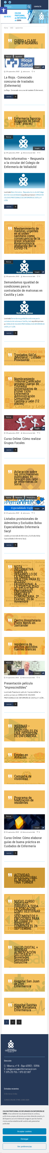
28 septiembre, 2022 (12, 276)
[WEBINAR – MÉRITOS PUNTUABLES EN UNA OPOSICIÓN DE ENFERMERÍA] (24, 730)
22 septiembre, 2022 (12, 513)
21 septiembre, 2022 (12, 678)
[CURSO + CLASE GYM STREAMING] (24, 41)
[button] (3, 10)
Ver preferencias (24, 1146)
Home (6, 28)
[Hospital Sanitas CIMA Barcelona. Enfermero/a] (24, 1006)
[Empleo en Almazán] (24, 755)
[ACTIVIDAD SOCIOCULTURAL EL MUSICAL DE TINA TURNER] (24, 878)
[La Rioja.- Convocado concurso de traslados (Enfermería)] (24, 62)
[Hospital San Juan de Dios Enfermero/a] (24, 983)
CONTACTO (37, 6)
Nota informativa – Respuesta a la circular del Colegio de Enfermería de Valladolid (24, 163)
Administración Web (29, 153)
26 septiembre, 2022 (12, 433)
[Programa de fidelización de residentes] (24, 799)
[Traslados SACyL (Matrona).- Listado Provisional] (24, 356)
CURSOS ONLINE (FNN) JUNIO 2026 (16, 1100)
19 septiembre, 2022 (12, 832)
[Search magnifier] (29, 6)
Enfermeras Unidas (10, 1094)
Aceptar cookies (24, 1131)
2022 (11, 28)
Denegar (24, 1139)
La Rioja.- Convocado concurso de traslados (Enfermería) (19, 81)
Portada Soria (31, 498)
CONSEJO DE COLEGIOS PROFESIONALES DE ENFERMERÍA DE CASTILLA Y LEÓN (24, 197)
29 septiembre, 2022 (12, 71)
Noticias (8, 57)
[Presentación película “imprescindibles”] (24, 668)
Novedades (19, 57)
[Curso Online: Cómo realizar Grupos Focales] (24, 423)
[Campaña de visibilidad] (24, 776)
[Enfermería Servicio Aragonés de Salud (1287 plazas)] (24, 120)
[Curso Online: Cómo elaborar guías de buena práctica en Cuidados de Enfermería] (24, 822)
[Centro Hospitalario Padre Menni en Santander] (24, 622)
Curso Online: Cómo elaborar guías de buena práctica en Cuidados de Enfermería (23, 842)
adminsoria (26, 71)
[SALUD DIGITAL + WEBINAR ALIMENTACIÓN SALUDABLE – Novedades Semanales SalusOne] (24, 954)
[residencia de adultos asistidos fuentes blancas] (24, 646)
